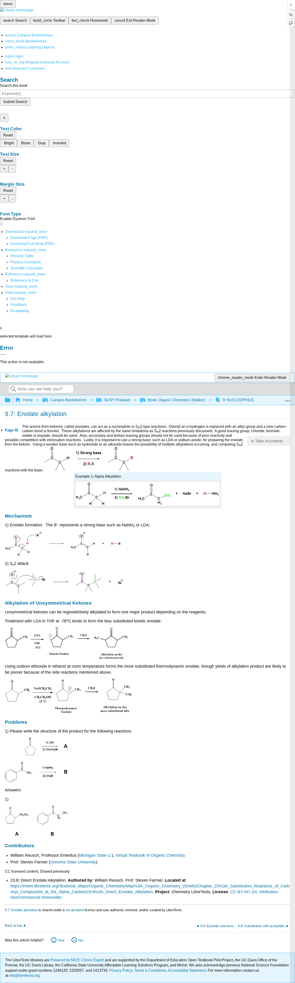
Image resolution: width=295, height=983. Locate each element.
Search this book (13, 85)
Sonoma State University (73, 862)
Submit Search (15, 102)
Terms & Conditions (150, 970)
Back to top (13, 925)
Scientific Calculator (26, 268)
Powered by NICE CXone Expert (77, 960)
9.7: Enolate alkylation (21, 910)
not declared (75, 910)
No (80, 940)
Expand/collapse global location (287, 398)
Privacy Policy (120, 970)
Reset (8, 135)
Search (13, 389)
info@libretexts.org (24, 975)
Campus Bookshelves (68, 400)
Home (28, 400)
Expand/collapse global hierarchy (10, 400)
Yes (61, 940)
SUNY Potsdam (117, 400)
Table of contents (269, 441)
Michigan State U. (95, 855)
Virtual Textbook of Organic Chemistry (150, 855)
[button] (18, 305)
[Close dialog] (3, 354)
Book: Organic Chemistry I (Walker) (176, 400)
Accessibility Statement (187, 970)
